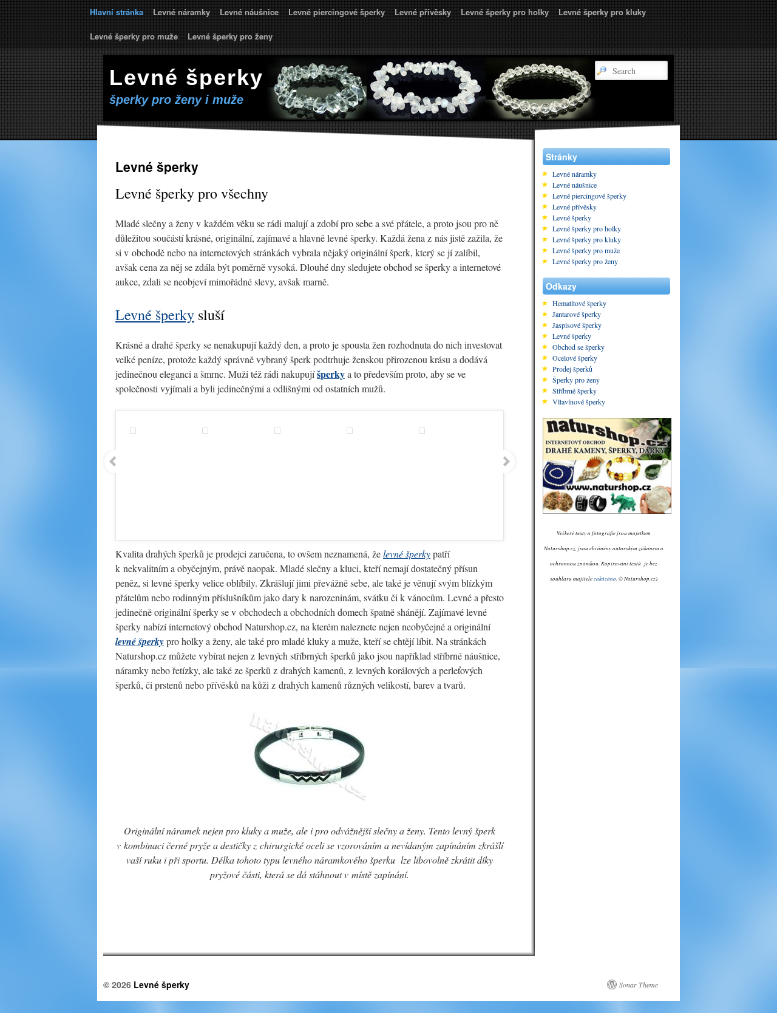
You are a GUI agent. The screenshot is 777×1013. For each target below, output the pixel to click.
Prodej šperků (572, 368)
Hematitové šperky (579, 303)
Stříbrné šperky (574, 390)
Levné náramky (181, 12)
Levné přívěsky (423, 12)
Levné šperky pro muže (134, 36)
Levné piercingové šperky (336, 12)
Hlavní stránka (116, 12)
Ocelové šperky (574, 358)
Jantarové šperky (576, 314)
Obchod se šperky (578, 347)
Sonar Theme (638, 984)
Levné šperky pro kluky (602, 12)
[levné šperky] (309, 801)
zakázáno (605, 578)
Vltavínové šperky (578, 401)
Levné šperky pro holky (505, 12)
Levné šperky (186, 77)
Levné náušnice (249, 12)
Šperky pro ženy (576, 379)
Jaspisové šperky (577, 325)
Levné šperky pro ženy (230, 36)
